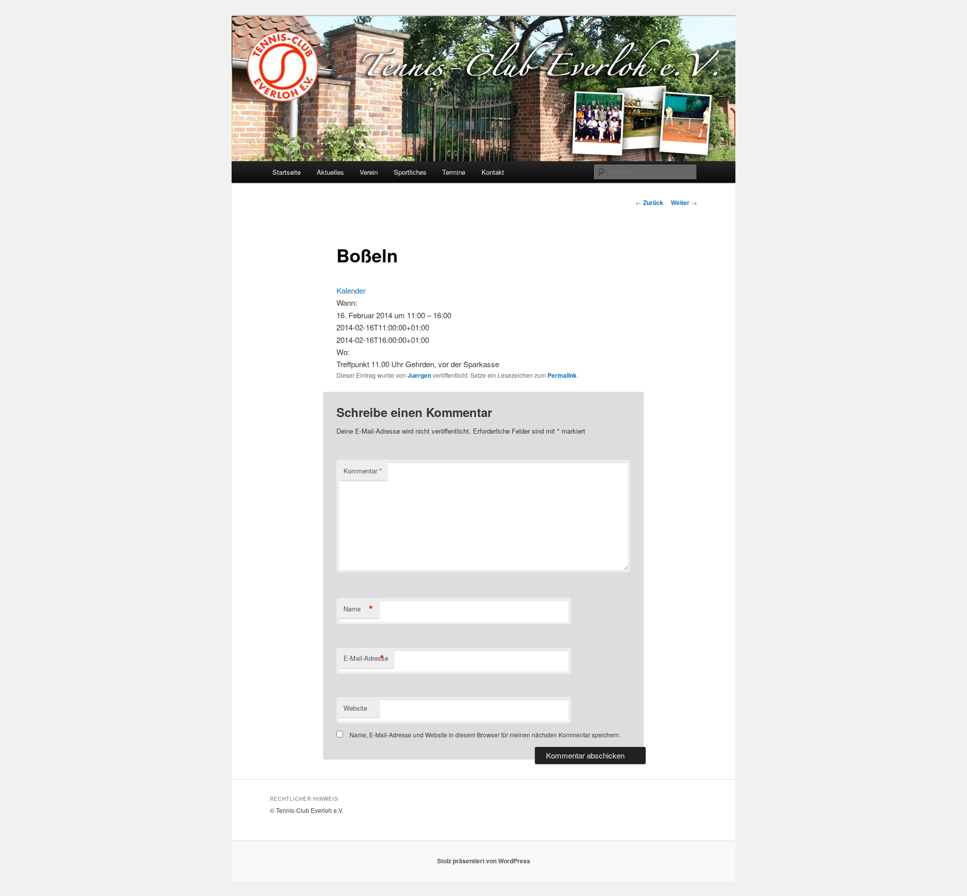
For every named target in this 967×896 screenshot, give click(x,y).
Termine (453, 172)
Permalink (562, 375)
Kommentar (362, 470)
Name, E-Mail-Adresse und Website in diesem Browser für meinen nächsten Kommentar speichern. (485, 734)
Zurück (649, 202)
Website (355, 708)
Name (358, 609)
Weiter (684, 202)
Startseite (286, 172)
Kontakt (492, 172)
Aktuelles (330, 172)
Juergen (419, 375)
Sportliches (410, 172)
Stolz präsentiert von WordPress (483, 860)
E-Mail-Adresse (365, 658)
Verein (369, 172)
